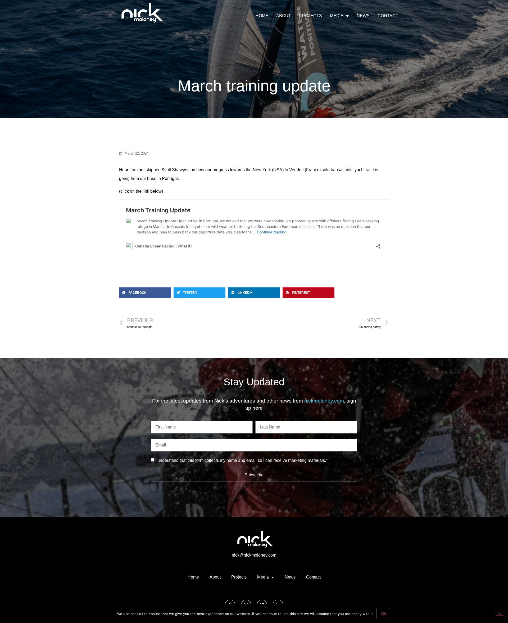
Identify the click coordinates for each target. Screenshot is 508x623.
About (283, 15)
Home (262, 15)
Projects (310, 15)
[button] (145, 292)
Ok (384, 613)
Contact (388, 15)
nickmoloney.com (324, 401)
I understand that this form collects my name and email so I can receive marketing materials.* (241, 460)
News (363, 15)
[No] (499, 613)
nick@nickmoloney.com (254, 555)
